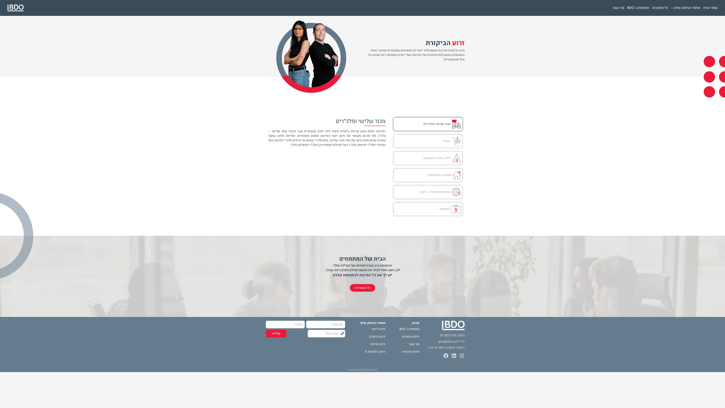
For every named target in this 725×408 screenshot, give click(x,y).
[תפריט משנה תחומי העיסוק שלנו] (672, 8)
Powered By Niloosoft (362, 370)
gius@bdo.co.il (448, 341)
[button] (428, 124)
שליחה (276, 333)
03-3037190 (448, 335)
